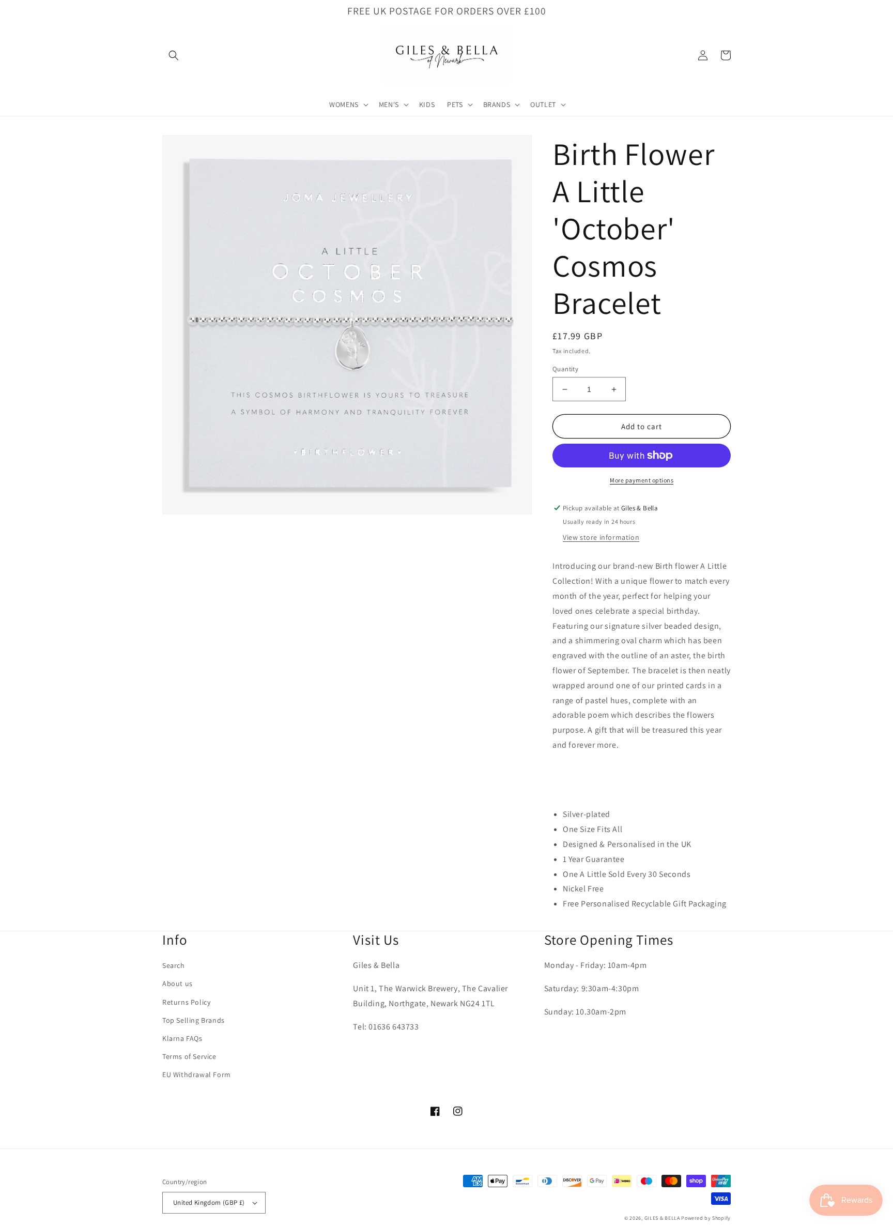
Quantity (565, 369)
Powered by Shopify (706, 1218)
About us (177, 983)
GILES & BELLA (662, 1218)
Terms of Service (189, 1056)
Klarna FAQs (182, 1038)
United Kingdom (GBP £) (209, 1202)
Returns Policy (186, 1002)
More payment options (641, 480)
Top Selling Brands (193, 1020)
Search (173, 965)
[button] (173, 55)
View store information (601, 537)
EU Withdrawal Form (196, 1074)
